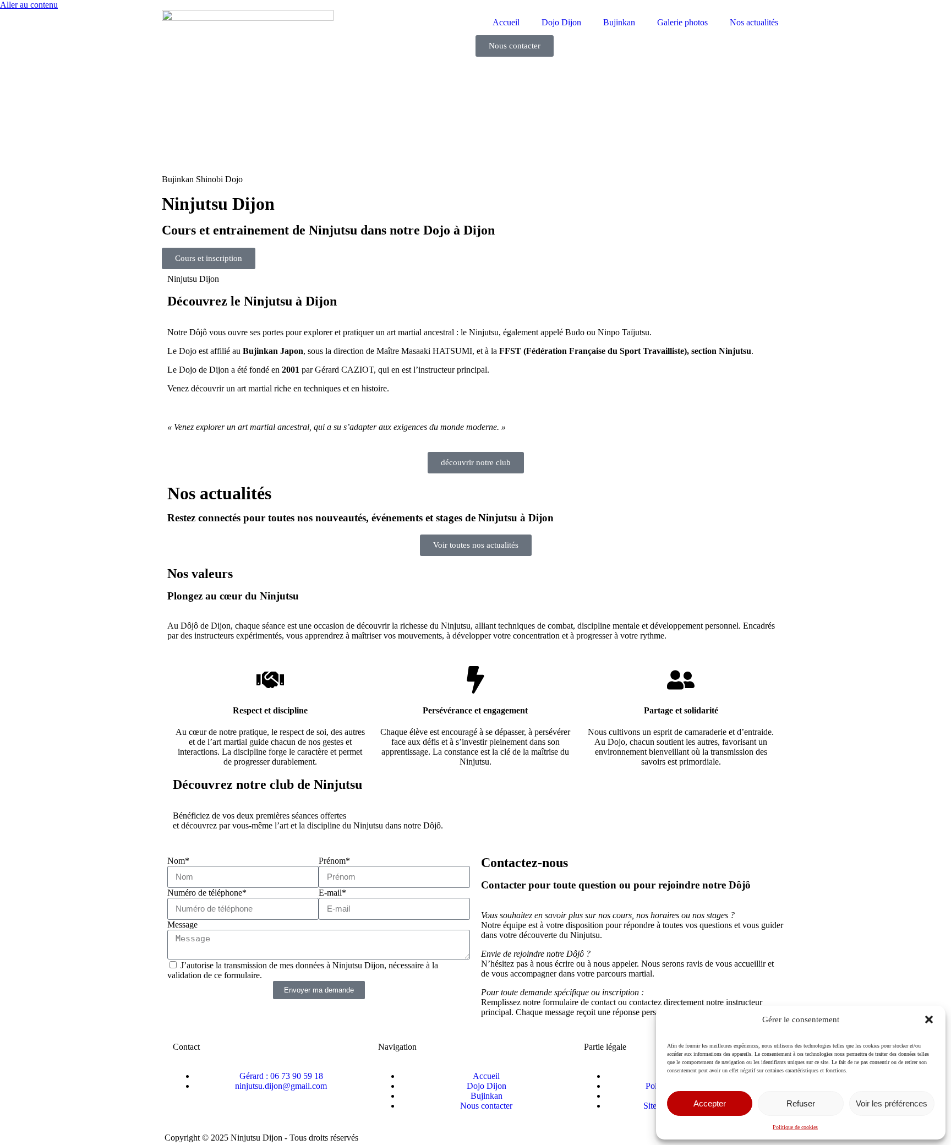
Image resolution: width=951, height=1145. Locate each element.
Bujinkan (619, 22)
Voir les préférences (891, 1103)
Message (182, 924)
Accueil (506, 22)
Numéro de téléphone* (207, 892)
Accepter (709, 1103)
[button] (928, 1019)
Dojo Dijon (561, 22)
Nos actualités (754, 22)
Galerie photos (682, 22)
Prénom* (334, 860)
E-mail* (332, 892)
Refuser (800, 1103)
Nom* (178, 860)
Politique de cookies (795, 1127)
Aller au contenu (29, 4)
